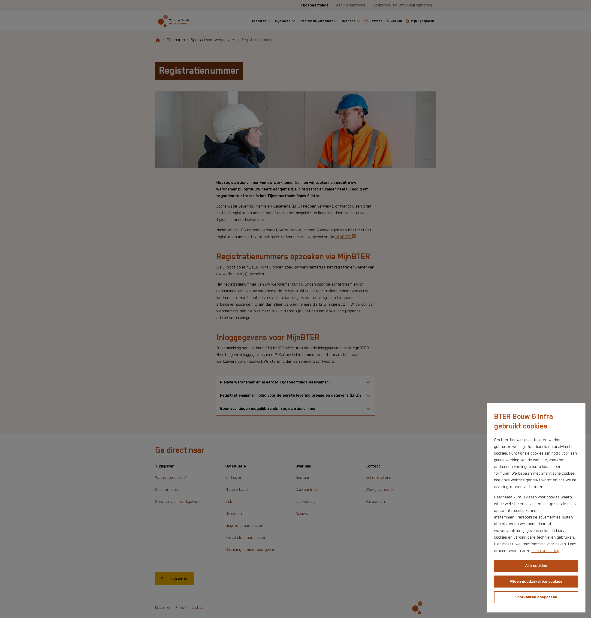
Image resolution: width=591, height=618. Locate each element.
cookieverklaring (545, 551)
